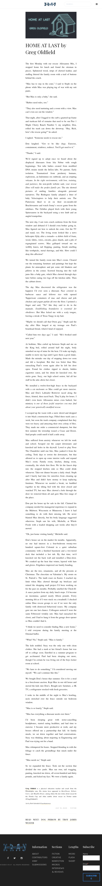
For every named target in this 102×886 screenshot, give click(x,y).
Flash (72, 857)
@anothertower (45, 803)
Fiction (56, 853)
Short (72, 861)
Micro (72, 853)
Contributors (39, 857)
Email (85, 864)
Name (85, 854)
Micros (56, 864)
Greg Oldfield (31, 788)
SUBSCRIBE (91, 877)
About (35, 853)
